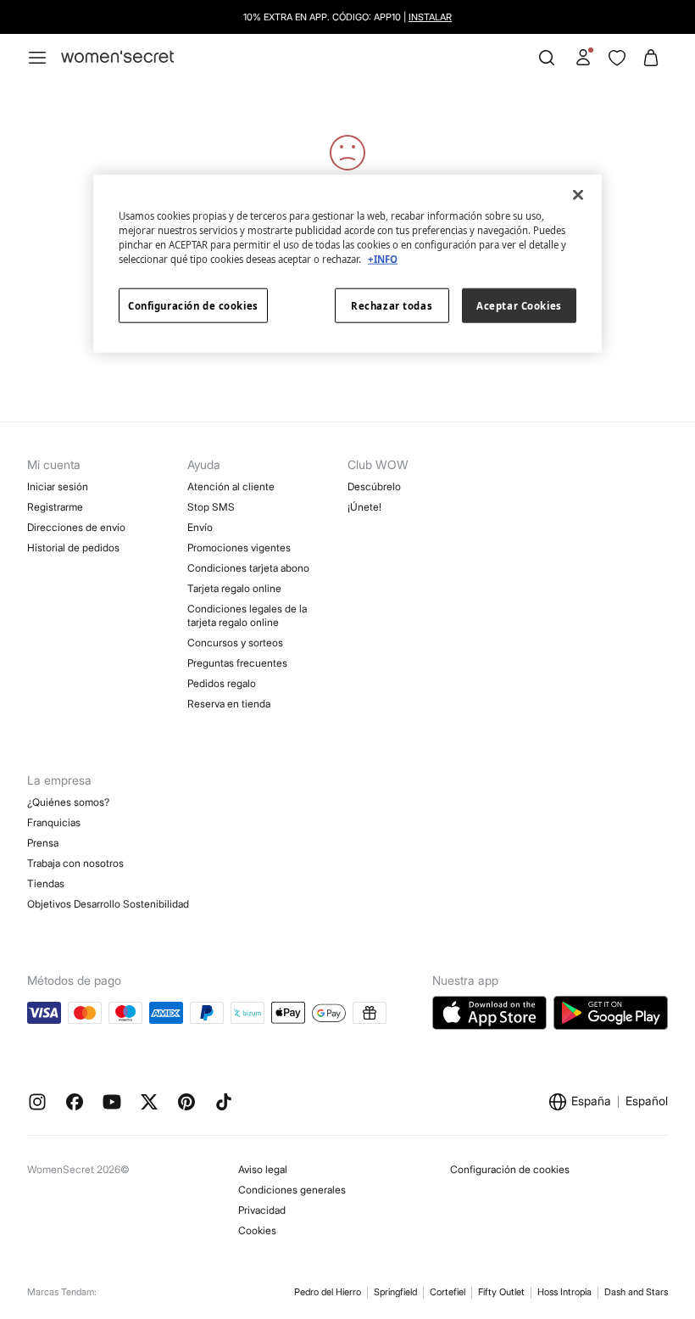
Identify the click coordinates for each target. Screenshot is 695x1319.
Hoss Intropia (564, 1292)
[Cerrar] (578, 195)
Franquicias (54, 822)
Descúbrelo (374, 486)
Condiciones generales (292, 1189)
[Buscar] (546, 57)
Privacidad (262, 1210)
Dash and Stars (636, 1292)
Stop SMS (211, 506)
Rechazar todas (391, 305)
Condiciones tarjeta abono (248, 568)
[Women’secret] (117, 57)
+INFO (383, 259)
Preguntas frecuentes (237, 663)
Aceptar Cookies (519, 305)
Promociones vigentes (239, 547)
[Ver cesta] (651, 57)
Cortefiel (447, 1292)
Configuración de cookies (510, 1169)
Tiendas (45, 883)
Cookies (257, 1230)
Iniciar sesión (57, 486)
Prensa (42, 842)
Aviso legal (262, 1169)
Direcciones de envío (76, 527)
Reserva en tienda (228, 703)
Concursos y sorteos (235, 642)
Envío (200, 527)
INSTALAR (430, 17)
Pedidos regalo (221, 683)
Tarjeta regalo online (234, 588)
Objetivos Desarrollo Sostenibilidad (108, 903)
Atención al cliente (231, 486)
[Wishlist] (617, 57)
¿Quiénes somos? (68, 802)
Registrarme (55, 506)
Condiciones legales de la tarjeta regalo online (247, 615)
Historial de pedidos (73, 547)
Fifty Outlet (501, 1292)
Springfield (395, 1292)
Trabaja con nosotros (75, 863)
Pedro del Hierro (327, 1292)
